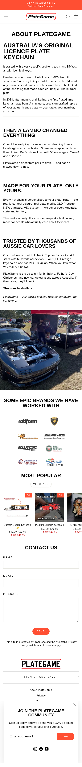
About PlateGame (41, 689)
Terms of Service (44, 645)
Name (8, 557)
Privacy (41, 695)
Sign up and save (40, 677)
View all (41, 484)
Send (41, 631)
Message (11, 594)
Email (8, 575)
